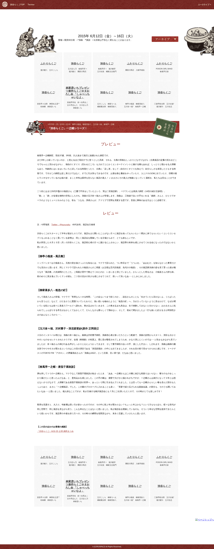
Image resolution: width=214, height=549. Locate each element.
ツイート (51, 127)
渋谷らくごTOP (17, 4)
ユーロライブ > (204, 4)
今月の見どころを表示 (165, 128)
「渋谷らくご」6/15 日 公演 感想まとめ (55, 431)
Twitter (31, 4)
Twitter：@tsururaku (60, 224)
